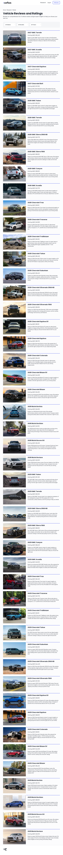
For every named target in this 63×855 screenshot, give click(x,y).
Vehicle (14, 10)
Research (43, 2)
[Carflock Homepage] (7, 2)
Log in (49, 2)
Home (4, 10)
